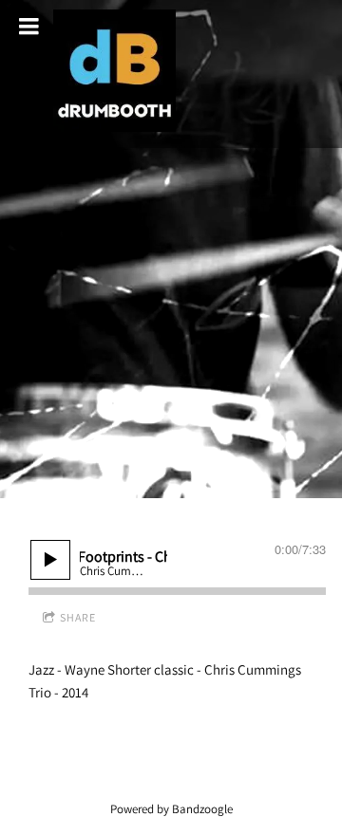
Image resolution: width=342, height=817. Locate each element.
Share (78, 617)
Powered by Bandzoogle (171, 809)
